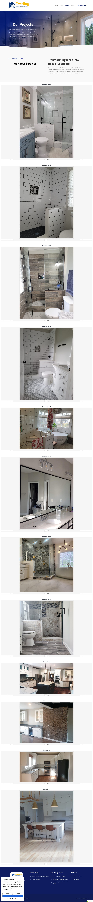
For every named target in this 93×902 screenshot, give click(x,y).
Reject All (18, 893)
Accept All (12, 896)
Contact (73, 5)
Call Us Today (82, 5)
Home (56, 5)
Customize (7, 893)
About (61, 5)
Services (67, 5)
